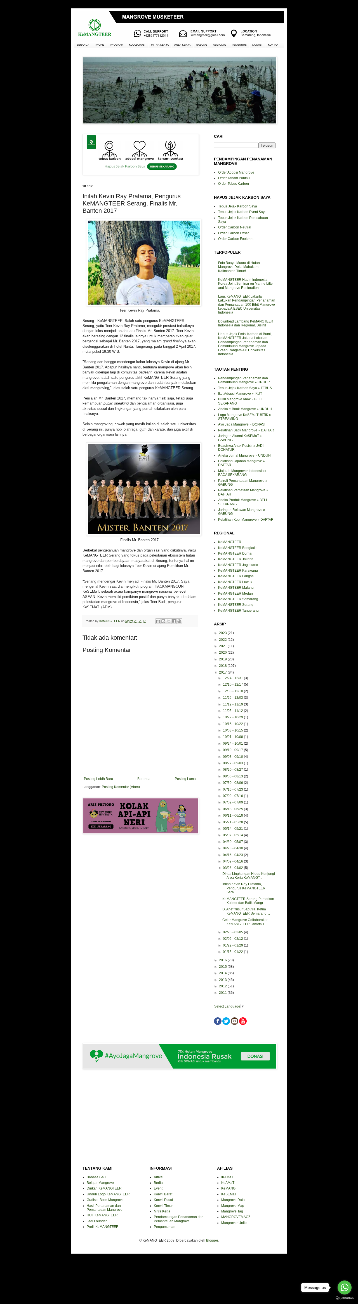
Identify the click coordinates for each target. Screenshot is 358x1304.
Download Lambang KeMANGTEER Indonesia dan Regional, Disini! (245, 323)
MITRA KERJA (160, 44)
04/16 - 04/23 (233, 855)
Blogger (212, 1240)
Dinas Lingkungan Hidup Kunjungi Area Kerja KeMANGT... (248, 876)
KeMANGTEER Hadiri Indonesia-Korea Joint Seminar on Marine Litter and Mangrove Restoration (246, 284)
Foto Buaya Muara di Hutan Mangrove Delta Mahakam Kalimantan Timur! (239, 267)
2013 (223, 980)
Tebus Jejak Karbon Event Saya (242, 212)
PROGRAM (116, 44)
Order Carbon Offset (233, 233)
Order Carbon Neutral (234, 227)
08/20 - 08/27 (233, 770)
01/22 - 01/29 (233, 945)
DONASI (257, 44)
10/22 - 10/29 (233, 717)
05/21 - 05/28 (233, 822)
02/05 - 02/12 (233, 939)
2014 (223, 973)
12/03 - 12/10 (233, 691)
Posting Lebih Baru (98, 779)
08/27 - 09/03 (233, 763)
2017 (223, 672)
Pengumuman (164, 1227)
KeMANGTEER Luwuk (235, 582)
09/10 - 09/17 (233, 750)
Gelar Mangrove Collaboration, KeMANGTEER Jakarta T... (245, 922)
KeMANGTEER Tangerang (238, 611)
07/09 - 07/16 (233, 796)
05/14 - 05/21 (233, 829)
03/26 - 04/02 (233, 868)
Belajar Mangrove (100, 1183)
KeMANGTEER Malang (236, 588)
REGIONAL (219, 44)
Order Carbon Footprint (235, 239)
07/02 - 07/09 (233, 802)
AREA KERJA (182, 44)
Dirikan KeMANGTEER (104, 1188)
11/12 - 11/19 (233, 704)
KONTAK (273, 44)
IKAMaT (227, 1177)
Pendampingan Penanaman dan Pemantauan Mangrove (179, 1219)
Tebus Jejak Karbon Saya (237, 206)
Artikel (158, 1177)
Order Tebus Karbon (233, 184)
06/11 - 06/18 (233, 815)
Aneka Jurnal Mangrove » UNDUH (244, 455)
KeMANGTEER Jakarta (235, 559)
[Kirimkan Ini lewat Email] (158, 621)
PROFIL (99, 44)
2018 (223, 666)
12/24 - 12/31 (233, 678)
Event (158, 1188)
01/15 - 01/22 (233, 952)
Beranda (143, 779)
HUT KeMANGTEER (102, 1215)
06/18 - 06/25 (233, 809)
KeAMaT (227, 1183)
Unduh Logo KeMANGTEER (108, 1194)
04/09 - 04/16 (233, 861)
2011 (223, 993)
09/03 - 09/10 (233, 757)
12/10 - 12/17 (233, 684)
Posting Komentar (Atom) (121, 787)
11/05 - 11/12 (233, 711)
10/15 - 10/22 (233, 724)
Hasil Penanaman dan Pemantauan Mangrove (105, 1208)
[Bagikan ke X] (168, 621)
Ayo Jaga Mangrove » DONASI (241, 424)
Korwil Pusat (163, 1200)
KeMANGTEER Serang (235, 605)
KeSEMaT (229, 1194)
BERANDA (83, 44)
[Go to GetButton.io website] (345, 1298)
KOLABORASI (137, 44)
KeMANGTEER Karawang (238, 570)
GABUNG (201, 44)
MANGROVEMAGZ (235, 1217)
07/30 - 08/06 (233, 783)
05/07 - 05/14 (233, 835)
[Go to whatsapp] (345, 1287)
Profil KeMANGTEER (103, 1227)
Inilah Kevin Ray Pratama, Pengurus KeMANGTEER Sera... (243, 888)
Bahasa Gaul (97, 1177)
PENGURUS (239, 44)
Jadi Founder (97, 1221)
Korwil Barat (163, 1194)
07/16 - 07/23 (233, 789)
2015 (223, 967)
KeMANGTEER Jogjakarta (238, 565)
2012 (223, 986)
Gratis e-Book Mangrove (105, 1200)
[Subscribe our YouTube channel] (243, 1024)
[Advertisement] (140, 858)
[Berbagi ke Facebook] (174, 621)
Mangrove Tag (232, 1211)
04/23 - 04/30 (233, 848)
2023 (223, 633)
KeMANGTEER (229, 542)
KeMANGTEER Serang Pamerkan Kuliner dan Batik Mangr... (248, 901)
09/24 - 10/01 (233, 744)
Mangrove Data (233, 1200)
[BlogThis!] (163, 621)
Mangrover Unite (234, 1223)
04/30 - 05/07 (233, 842)
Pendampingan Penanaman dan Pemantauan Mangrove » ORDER (244, 380)
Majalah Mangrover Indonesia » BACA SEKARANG (242, 473)
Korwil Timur (163, 1206)
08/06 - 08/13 (233, 776)
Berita (158, 1183)
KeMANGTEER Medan (235, 593)
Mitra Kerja (162, 1211)
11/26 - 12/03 (233, 698)
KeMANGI (228, 1188)
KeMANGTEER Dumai (235, 553)
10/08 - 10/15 (233, 730)
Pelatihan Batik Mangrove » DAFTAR (246, 430)
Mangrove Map (232, 1206)
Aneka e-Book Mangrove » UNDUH (245, 409)
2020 (223, 653)
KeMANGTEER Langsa (236, 576)
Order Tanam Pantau (234, 178)
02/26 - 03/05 (233, 932)
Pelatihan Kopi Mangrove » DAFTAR (246, 520)
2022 (223, 640)
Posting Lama (185, 779)
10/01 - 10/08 (233, 737)
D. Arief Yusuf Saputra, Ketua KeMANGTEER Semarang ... (246, 911)
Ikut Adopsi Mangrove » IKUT (240, 394)
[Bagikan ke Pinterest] (179, 621)
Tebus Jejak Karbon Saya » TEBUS (245, 388)
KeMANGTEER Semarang (238, 599)
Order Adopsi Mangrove (236, 172)
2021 (223, 646)
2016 (223, 960)
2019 (223, 659)
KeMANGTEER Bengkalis (237, 548)
